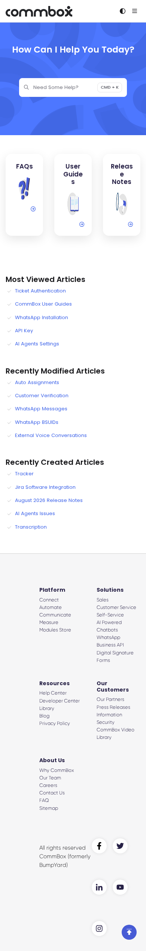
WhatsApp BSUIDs (36, 422)
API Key (24, 330)
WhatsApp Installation (41, 317)
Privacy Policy (54, 723)
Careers (48, 785)
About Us (52, 760)
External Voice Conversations (51, 435)
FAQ (44, 800)
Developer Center (59, 701)
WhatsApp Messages (41, 408)
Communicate (55, 615)
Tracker (24, 473)
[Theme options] (122, 11)
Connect (49, 600)
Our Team (50, 778)
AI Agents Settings (37, 343)
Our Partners (110, 699)
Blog (44, 716)
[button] (129, 932)
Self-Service (110, 615)
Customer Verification (42, 395)
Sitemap (48, 808)
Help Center (53, 693)
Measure (48, 622)
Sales (103, 600)
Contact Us (52, 793)
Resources (54, 683)
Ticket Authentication (40, 290)
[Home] (39, 11)
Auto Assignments (37, 382)
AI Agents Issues (35, 513)
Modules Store (55, 630)
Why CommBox (56, 770)
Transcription (31, 527)
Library (46, 708)
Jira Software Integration (45, 487)
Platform (52, 590)
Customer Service (116, 607)
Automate (50, 607)
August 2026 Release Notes (49, 500)
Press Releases (113, 707)
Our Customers (113, 686)
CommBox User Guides (43, 303)
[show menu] (134, 11)
